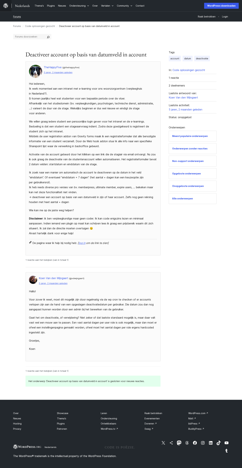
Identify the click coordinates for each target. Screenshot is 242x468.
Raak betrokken (153, 413)
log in (82, 243)
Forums (17, 16)
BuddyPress (196, 428)
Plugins (61, 423)
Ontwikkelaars (108, 423)
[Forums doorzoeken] (48, 36)
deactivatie (202, 58)
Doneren (151, 423)
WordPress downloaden (221, 5)
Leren (104, 413)
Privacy (17, 428)
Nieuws (17, 418)
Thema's (61, 418)
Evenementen (152, 418)
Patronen (62, 428)
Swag (149, 428)
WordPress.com (198, 413)
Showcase (62, 413)
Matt (192, 418)
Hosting (17, 423)
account (174, 58)
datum (187, 58)
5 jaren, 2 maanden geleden (58, 72)
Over (16, 413)
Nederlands (50, 447)
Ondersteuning (109, 418)
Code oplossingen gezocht (40, 26)
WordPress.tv (109, 428)
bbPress (194, 423)
